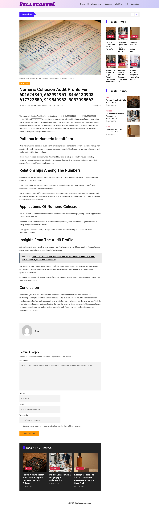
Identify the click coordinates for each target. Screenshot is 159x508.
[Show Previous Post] (132, 14)
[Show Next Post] (136, 14)
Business (55, 468)
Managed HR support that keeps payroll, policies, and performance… (110, 77)
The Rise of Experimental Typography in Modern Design (60, 477)
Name (22, 393)
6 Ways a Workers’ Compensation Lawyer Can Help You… (134, 74)
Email (21, 404)
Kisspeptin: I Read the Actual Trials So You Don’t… (134, 46)
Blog (122, 64)
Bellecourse (30, 78)
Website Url (23, 415)
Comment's (23, 360)
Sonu (24, 105)
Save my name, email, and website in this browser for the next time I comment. (52, 426)
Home (21, 78)
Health (28, 468)
